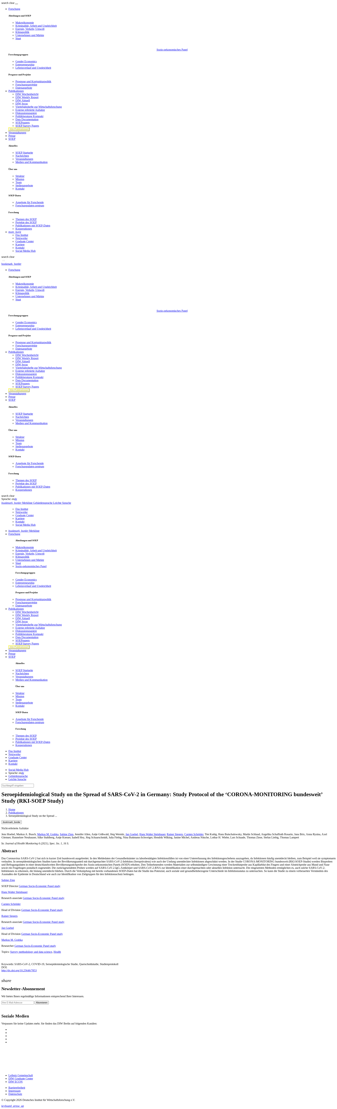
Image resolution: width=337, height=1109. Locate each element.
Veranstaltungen (17, 132)
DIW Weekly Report (26, 97)
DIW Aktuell (22, 100)
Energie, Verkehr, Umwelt (29, 28)
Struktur (19, 175)
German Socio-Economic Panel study (39, 886)
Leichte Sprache (17, 779)
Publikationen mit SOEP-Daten (32, 225)
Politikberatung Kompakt (29, 116)
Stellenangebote (24, 185)
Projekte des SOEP (26, 222)
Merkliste (23, 530)
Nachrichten (22, 155)
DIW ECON (15, 1081)
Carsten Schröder (193, 834)
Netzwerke (21, 238)
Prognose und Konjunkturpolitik (33, 81)
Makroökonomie (24, 22)
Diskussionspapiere (26, 113)
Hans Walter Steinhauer (152, 834)
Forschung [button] (14, 8)
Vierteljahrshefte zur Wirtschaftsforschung (38, 106)
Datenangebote (23, 87)
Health (57, 951)
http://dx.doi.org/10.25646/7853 (19, 970)
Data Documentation (26, 119)
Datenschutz (15, 1093)
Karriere (20, 244)
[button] (8, 2)
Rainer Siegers (175, 834)
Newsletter (7, 1008)
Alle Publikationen (19, 129)
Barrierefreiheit (16, 1087)
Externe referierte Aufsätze (30, 109)
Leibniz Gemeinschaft (20, 1075)
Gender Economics (26, 61)
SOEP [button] (11, 138)
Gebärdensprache (18, 776)
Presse (11, 135)
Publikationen (16, 812)
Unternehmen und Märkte (29, 35)
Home (11, 809)
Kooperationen (23, 228)
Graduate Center (24, 241)
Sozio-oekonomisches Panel (172, 49)
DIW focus (21, 103)
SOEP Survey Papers (27, 125)
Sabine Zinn (66, 834)
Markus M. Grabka (47, 834)
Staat (18, 38)
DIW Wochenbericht (26, 94)
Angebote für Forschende (29, 202)
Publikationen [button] (16, 90)
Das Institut (21, 235)
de (15, 498)
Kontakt (19, 188)
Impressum (14, 1090)
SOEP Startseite (24, 152)
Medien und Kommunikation (31, 162)
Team (18, 182)
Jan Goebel (131, 834)
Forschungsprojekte (26, 84)
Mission (19, 179)
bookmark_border (11, 263)
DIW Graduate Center (20, 1078)
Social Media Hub (25, 250)
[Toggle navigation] (16, 3)
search (4, 2)
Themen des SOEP (26, 219)
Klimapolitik (22, 32)
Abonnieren (41, 1002)
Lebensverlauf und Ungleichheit (33, 67)
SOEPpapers (22, 122)
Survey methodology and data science (31, 951)
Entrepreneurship (24, 64)
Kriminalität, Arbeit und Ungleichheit (36, 25)
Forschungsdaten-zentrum (29, 205)
